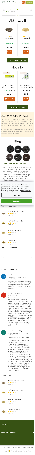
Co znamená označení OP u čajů (14, 163)
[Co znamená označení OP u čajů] (17, 153)
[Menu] (29, 2)
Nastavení (17, 195)
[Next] (31, 10)
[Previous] (3, 10)
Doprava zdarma (15, 10)
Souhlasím (17, 201)
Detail (9, 52)
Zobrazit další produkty (17, 107)
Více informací (26, 191)
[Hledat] (16, 2)
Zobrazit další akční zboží (17, 60)
